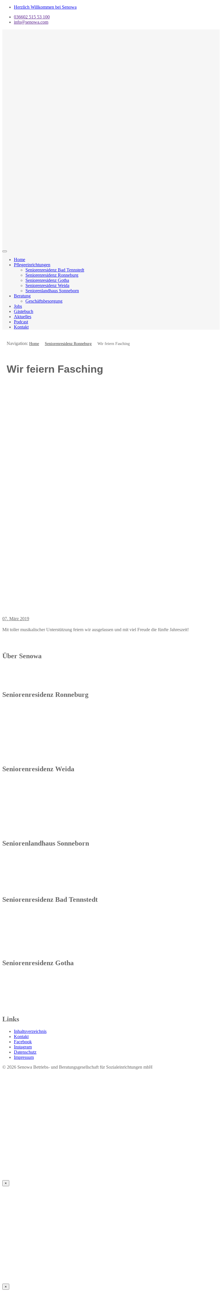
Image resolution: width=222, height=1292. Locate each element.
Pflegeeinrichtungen (32, 264)
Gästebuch (23, 311)
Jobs (18, 306)
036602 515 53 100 (32, 16)
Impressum (24, 1057)
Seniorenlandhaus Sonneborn (52, 290)
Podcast (21, 321)
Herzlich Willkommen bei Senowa (45, 7)
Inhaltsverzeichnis (30, 1031)
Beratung (22, 295)
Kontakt (21, 327)
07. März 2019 (15, 618)
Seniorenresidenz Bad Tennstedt (54, 269)
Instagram (23, 1046)
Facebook (23, 1041)
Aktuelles (22, 316)
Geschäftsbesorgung (43, 301)
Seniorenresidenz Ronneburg (51, 275)
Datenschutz (25, 1052)
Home (19, 259)
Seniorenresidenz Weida (47, 285)
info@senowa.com (31, 22)
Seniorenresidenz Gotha (47, 280)
